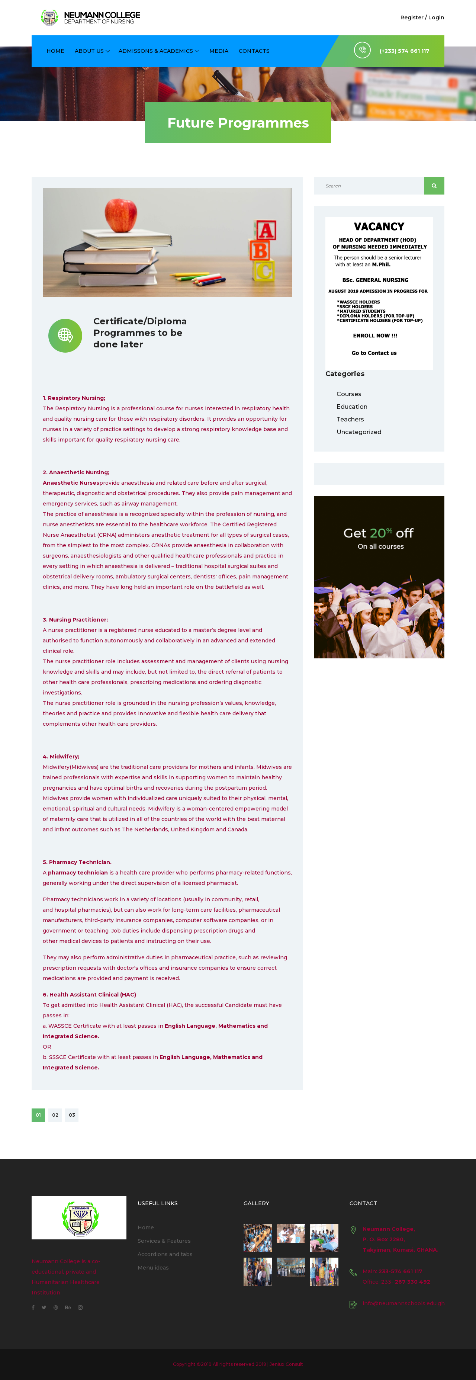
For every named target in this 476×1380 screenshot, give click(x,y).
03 (72, 1115)
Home (55, 51)
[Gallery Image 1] (258, 1238)
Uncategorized (359, 432)
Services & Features (164, 1241)
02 (55, 1115)
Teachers (350, 419)
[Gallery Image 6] (324, 1272)
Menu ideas (153, 1267)
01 (38, 1115)
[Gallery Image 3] (324, 1238)
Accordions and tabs (165, 1254)
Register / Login (422, 17)
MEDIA (218, 51)
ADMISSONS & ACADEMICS (156, 51)
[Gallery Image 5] (291, 1272)
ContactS (254, 51)
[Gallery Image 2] (291, 1238)
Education (352, 406)
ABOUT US (89, 51)
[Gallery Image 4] (258, 1272)
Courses (349, 394)
